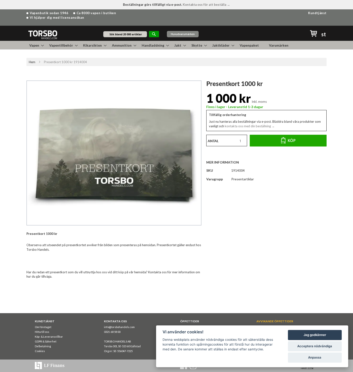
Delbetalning (43, 346)
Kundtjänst (317, 13)
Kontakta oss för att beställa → (206, 4)
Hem (32, 62)
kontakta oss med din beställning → (249, 126)
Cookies (40, 351)
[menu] (176, 45)
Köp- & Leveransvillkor (49, 336)
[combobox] (125, 34)
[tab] (225, 162)
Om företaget (43, 327)
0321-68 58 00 (112, 331)
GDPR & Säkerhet (45, 341)
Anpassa (314, 357)
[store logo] (42, 34)
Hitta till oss (42, 331)
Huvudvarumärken (183, 34)
